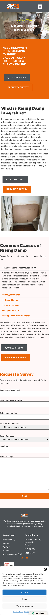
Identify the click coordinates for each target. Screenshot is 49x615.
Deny (24, 599)
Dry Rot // (6, 543)
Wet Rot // (6, 547)
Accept (24, 592)
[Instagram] (27, 558)
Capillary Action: (12, 310)
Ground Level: (11, 300)
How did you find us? (9, 424)
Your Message (6, 457)
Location (4, 446)
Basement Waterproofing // (12, 554)
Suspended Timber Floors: (17, 316)
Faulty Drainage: (12, 305)
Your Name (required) (10, 390)
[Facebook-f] (22, 558)
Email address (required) (11, 400)
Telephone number (8, 413)
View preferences (24, 606)
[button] (45, 569)
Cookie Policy (18, 612)
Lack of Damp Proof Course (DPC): (20, 268)
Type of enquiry (7, 436)
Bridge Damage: (12, 295)
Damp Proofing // (9, 540)
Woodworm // (7, 550)
